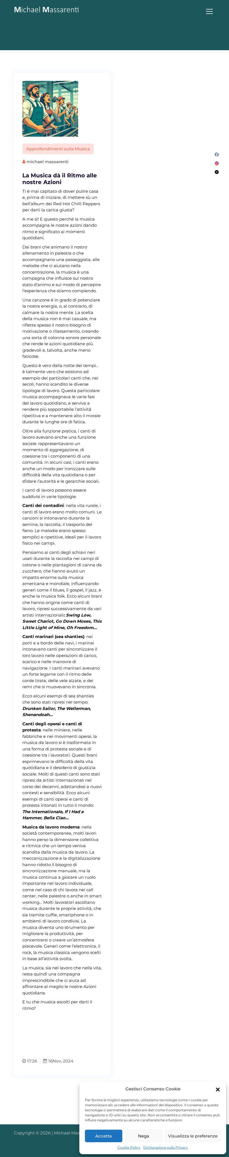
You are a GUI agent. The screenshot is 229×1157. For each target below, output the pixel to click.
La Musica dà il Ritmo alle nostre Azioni (59, 178)
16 (50, 1061)
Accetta (103, 1136)
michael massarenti (46, 161)
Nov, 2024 (63, 1061)
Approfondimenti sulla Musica (58, 148)
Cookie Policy (129, 1147)
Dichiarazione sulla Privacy (165, 1147)
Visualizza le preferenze (193, 1136)
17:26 (31, 1061)
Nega (143, 1136)
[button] (218, 1089)
